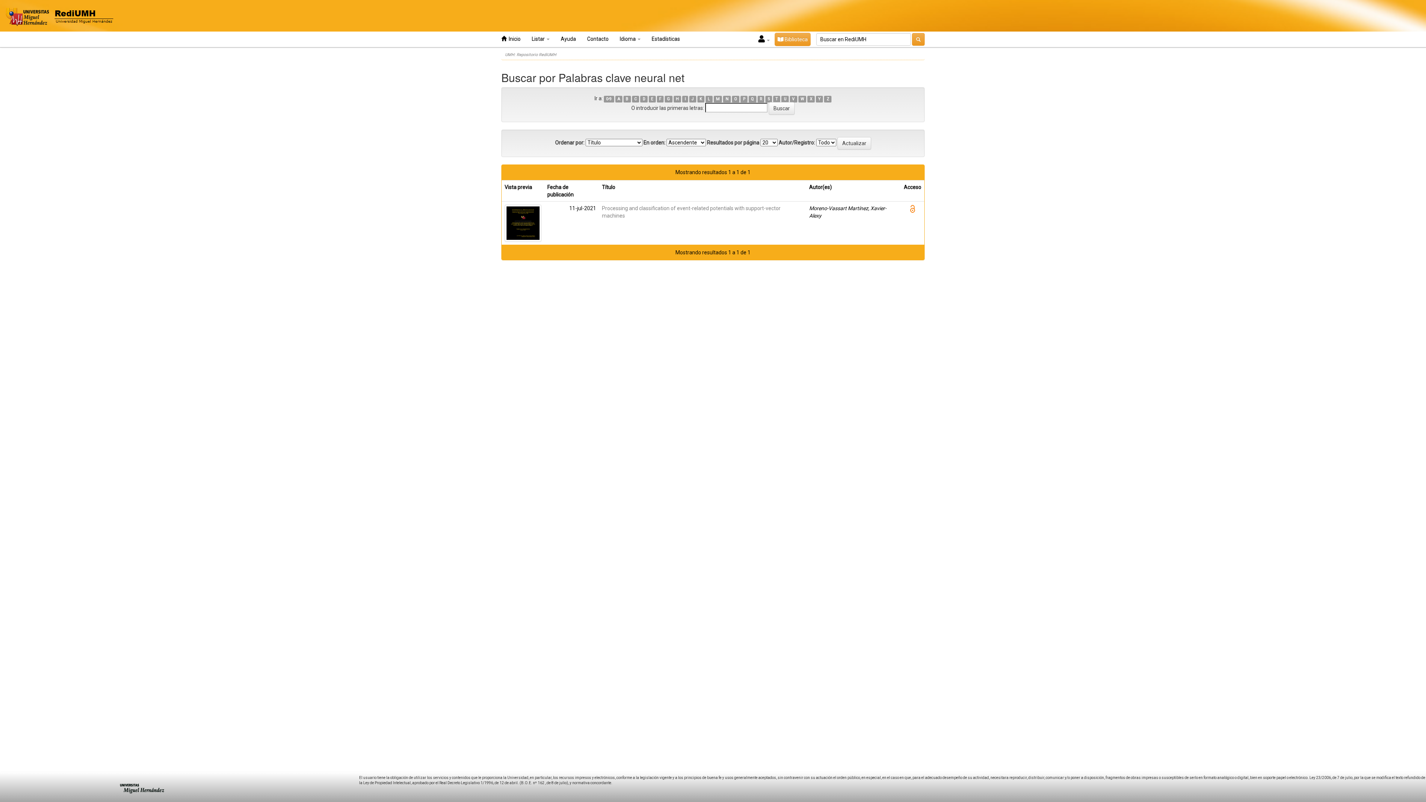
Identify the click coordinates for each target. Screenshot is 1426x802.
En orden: (654, 143)
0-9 (609, 99)
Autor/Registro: (797, 143)
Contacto (598, 39)
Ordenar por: (570, 143)
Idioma (628, 39)
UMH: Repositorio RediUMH (530, 54)
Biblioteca (796, 39)
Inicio (514, 39)
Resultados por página (733, 143)
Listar (539, 39)
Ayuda (568, 39)
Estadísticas (666, 39)
